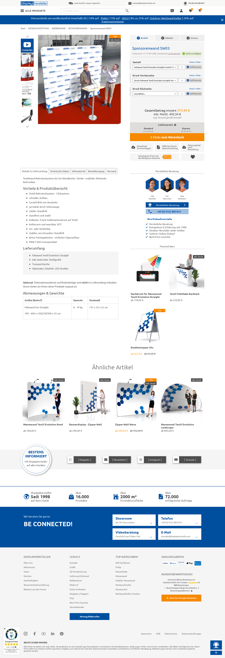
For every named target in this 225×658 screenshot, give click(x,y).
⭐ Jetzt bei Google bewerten (181, 598)
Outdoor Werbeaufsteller (166, 18)
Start (23, 28)
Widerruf (74, 584)
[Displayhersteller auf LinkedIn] (52, 634)
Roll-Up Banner (123, 562)
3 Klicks (167, 137)
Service (193, 38)
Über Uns (28, 562)
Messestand (121, 589)
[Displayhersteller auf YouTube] (43, 634)
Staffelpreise (195, 67)
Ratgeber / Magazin (79, 593)
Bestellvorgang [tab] (96, 171)
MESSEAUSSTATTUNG (38, 28)
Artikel (143, 38)
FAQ (72, 598)
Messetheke (121, 571)
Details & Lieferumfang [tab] (34, 171)
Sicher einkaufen (78, 589)
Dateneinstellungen (191, 633)
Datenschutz (171, 633)
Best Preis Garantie (79, 602)
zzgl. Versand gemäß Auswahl (167, 117)
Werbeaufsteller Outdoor (128, 593)
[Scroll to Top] (216, 653)
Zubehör (167, 38)
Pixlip (104, 18)
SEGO (125, 18)
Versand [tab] (111, 171)
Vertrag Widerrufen (89, 616)
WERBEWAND (59, 28)
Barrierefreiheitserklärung (36, 584)
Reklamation (76, 580)
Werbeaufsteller (123, 584)
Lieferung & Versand (79, 576)
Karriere (28, 576)
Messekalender (77, 607)
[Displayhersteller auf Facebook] (34, 634)
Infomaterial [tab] (78, 171)
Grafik (72, 567)
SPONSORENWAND (77, 28)
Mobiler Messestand (125, 580)
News (26, 571)
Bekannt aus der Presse (35, 589)
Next (27, 125)
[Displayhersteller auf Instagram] (25, 634)
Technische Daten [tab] (59, 171)
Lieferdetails (174, 53)
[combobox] (95, 10)
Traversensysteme (112, 21)
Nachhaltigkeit (31, 580)
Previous (27, 37)
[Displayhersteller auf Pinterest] (62, 634)
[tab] (167, 65)
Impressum (146, 633)
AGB (158, 633)
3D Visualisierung (78, 571)
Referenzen (29, 567)
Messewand (121, 576)
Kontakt (73, 562)
